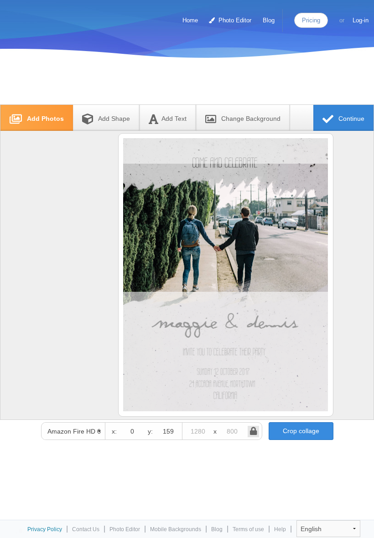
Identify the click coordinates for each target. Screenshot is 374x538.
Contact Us (85, 529)
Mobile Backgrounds (175, 529)
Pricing (311, 20)
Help (280, 529)
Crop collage (301, 431)
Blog (269, 20)
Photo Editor (234, 20)
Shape (114, 118)
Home (190, 20)
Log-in (361, 20)
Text (174, 118)
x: (114, 431)
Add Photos (44, 118)
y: (150, 431)
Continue (350, 118)
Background (250, 118)
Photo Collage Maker (45, 16)
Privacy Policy (44, 529)
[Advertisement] (177, 83)
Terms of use (248, 529)
